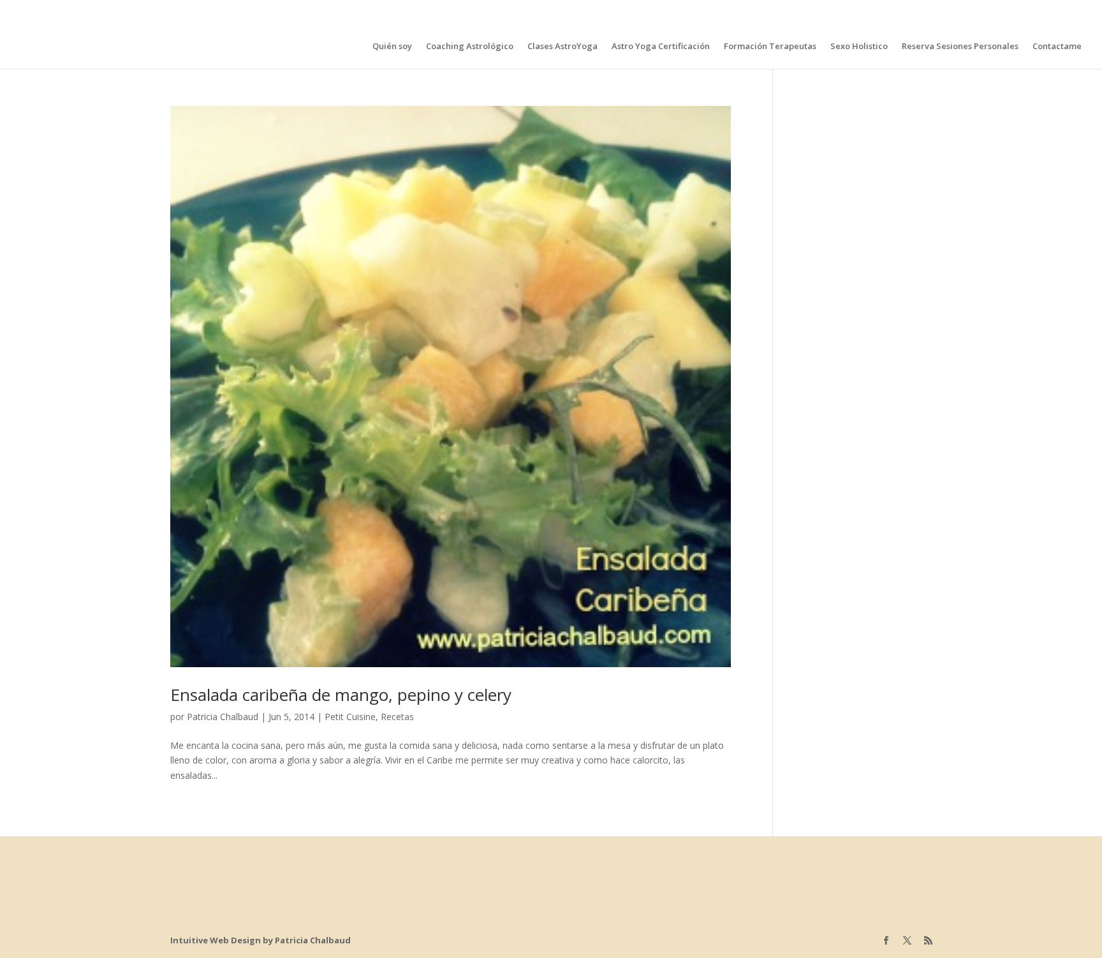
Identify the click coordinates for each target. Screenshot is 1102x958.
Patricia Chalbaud (222, 717)
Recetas (397, 717)
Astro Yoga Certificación (661, 46)
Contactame (1057, 46)
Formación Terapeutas (770, 46)
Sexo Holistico (859, 46)
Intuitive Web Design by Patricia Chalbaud (260, 940)
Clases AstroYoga (562, 46)
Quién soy (392, 46)
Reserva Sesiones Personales (960, 46)
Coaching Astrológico (469, 46)
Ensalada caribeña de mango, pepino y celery (340, 694)
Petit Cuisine (350, 717)
